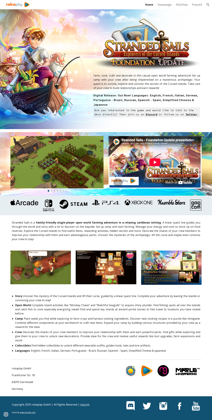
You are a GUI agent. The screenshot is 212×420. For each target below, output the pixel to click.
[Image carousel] (57, 164)
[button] (208, 5)
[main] (147, 95)
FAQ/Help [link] (182, 4)
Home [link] (149, 4)
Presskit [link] (197, 4)
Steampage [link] (165, 4)
